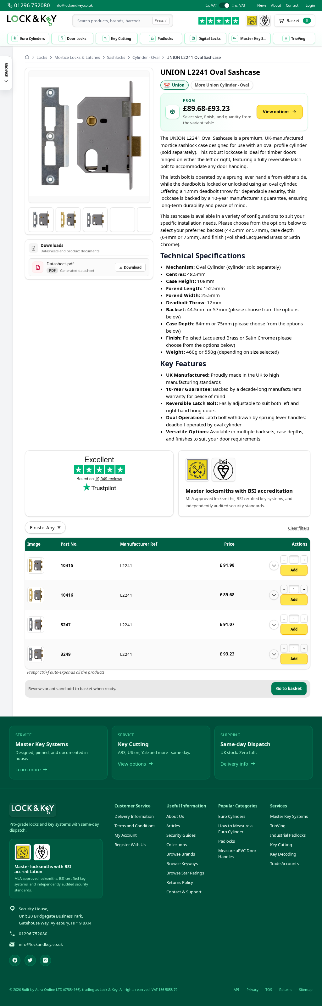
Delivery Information (134, 816)
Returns (285, 989)
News (261, 5)
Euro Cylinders (231, 816)
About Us (175, 816)
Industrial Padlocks (288, 835)
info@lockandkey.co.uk (74, 5)
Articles (173, 826)
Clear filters (298, 528)
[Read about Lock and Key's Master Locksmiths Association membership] (252, 21)
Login (310, 5)
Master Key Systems (289, 816)
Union (178, 85)
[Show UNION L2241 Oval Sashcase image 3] (95, 219)
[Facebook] (14, 960)
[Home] (27, 57)
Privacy (252, 989)
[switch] (225, 5)
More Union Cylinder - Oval (222, 85)
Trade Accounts (284, 863)
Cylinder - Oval (145, 57)
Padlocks (226, 841)
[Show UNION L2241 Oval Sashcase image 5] (149, 219)
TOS (268, 989)
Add (294, 570)
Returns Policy (179, 882)
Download (133, 267)
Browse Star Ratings (185, 873)
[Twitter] (30, 960)
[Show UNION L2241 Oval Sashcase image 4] (122, 219)
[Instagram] (45, 960)
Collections (176, 844)
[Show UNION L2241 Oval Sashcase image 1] (41, 219)
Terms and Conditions (134, 826)
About (276, 5)
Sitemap (306, 989)
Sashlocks (116, 57)
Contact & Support (184, 892)
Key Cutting (281, 844)
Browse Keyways (182, 863)
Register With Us (130, 844)
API (236, 989)
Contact (292, 5)
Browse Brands (180, 854)
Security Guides (181, 835)
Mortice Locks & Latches (77, 57)
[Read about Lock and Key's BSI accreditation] (265, 21)
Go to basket (289, 688)
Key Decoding (283, 854)
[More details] (274, 565)
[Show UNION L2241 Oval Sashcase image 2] (68, 219)
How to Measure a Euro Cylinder (235, 829)
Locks (41, 57)
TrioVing (278, 826)
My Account (125, 835)
